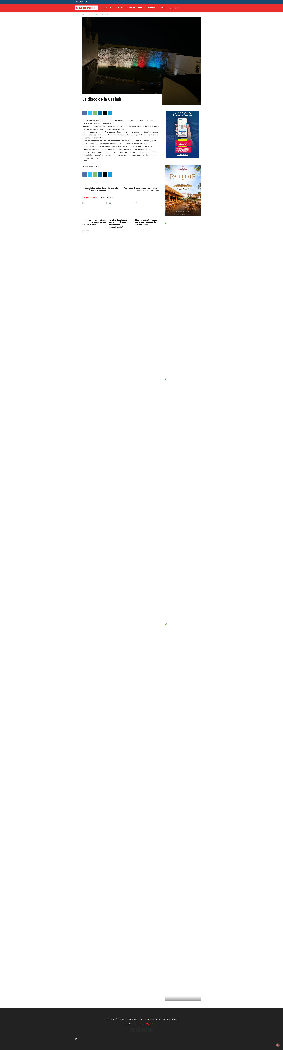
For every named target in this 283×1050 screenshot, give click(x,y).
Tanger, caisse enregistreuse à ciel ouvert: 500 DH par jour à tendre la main (94, 222)
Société (162, 8)
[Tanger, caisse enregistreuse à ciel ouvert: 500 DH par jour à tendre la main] (94, 210)
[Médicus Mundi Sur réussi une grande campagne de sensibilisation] (147, 210)
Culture (141, 8)
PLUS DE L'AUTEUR (107, 198)
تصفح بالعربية (173, 8)
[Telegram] (110, 113)
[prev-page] (83, 231)
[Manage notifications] (278, 1045)
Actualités (119, 8)
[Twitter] (202, 8)
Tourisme (152, 8)
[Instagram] (198, 8)
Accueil (108, 8)
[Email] (105, 113)
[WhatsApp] (95, 113)
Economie (131, 8)
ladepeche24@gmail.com (148, 1024)
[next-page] (87, 231)
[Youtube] (206, 8)
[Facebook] (195, 8)
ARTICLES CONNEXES (90, 198)
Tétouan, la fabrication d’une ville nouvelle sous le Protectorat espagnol (100, 189)
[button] (206, 2)
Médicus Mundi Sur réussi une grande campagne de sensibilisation (146, 222)
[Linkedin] (100, 113)
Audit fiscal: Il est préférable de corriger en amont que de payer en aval (141, 189)
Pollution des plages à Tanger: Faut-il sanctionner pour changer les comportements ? (120, 223)
